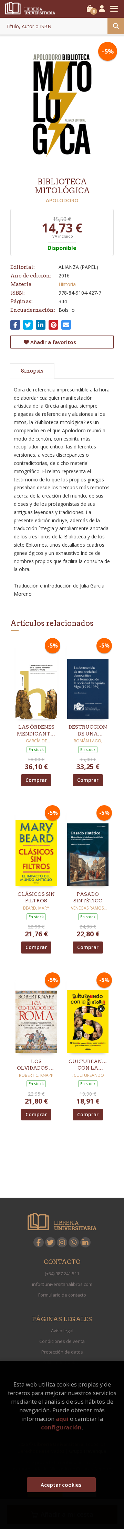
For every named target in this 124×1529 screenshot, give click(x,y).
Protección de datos (62, 1352)
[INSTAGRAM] (62, 1242)
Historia (67, 284)
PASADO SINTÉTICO (88, 897)
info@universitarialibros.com (62, 1284)
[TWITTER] (50, 1242)
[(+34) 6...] (74, 1242)
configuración (61, 1427)
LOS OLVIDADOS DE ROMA (36, 1065)
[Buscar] (115, 26)
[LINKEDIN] (85, 1242)
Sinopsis (32, 371)
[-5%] (36, 679)
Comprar (36, 780)
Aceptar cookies (61, 1484)
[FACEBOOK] (38, 1242)
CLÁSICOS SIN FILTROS (36, 897)
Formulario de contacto (62, 1295)
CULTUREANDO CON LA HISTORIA (88, 1065)
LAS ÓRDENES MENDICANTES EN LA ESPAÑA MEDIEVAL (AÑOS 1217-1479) (36, 730)
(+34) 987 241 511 (62, 1273)
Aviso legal (62, 1330)
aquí (62, 1419)
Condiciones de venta (62, 1341)
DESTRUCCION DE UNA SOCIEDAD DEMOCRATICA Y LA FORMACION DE (88, 730)
